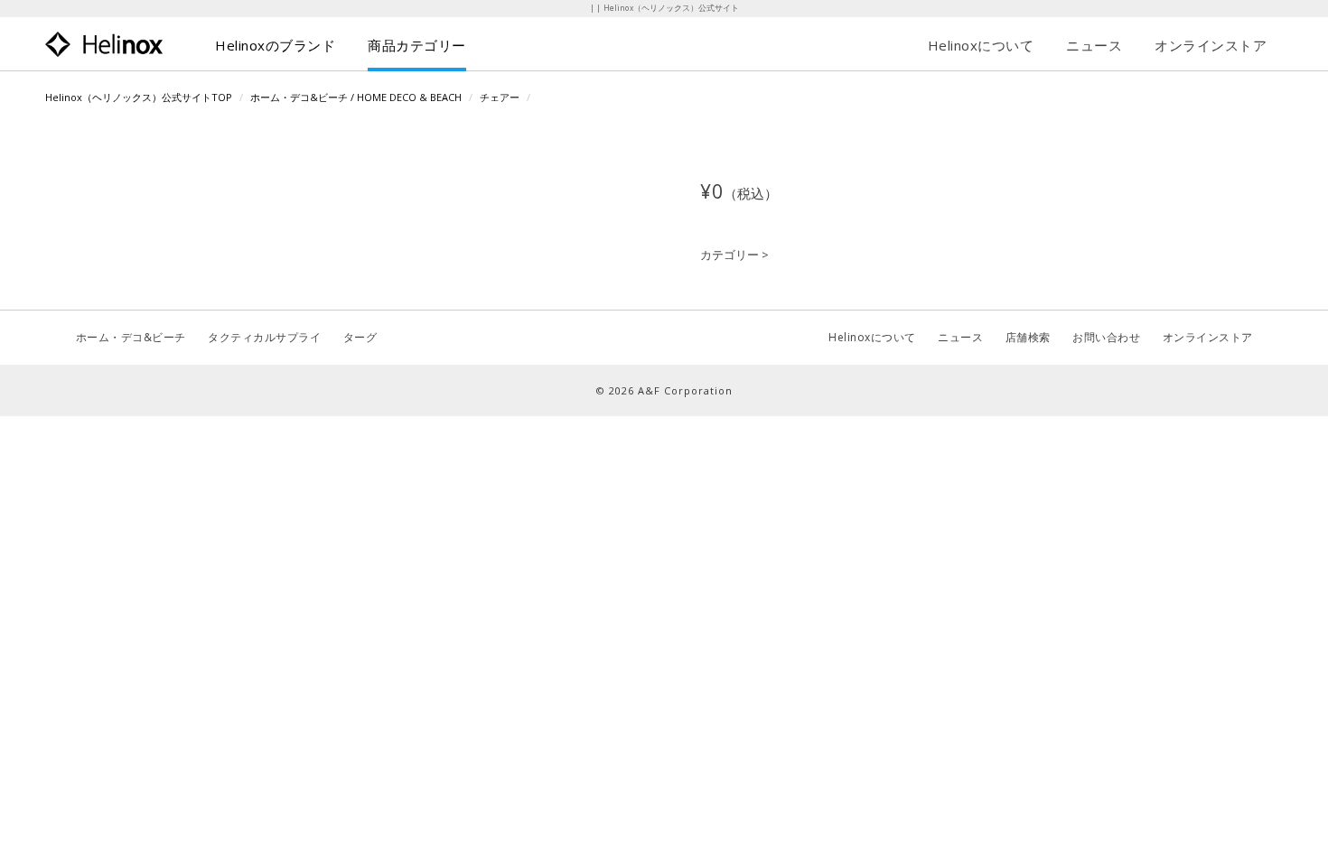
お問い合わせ (1106, 337)
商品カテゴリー (417, 45)
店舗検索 (1028, 337)
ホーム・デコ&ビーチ (131, 337)
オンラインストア (1211, 45)
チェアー (499, 97)
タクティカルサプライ (264, 337)
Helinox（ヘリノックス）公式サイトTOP (138, 97)
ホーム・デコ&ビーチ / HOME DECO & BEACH (356, 97)
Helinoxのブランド (275, 45)
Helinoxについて (981, 45)
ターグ (360, 337)
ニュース (1094, 45)
